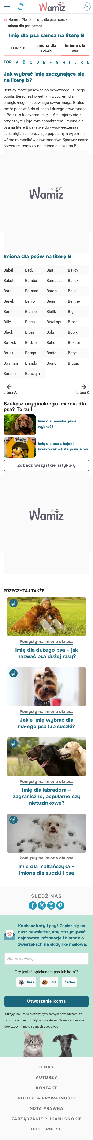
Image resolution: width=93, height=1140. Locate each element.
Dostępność (46, 1129)
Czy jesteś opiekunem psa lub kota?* (46, 971)
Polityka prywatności (46, 1098)
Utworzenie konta (46, 1001)
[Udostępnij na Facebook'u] (33, 905)
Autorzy (46, 1077)
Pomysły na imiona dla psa (46, 641)
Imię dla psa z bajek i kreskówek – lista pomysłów (63, 446)
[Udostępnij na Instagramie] (51, 905)
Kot (53, 982)
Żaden (69, 982)
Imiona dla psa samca (24, 26)
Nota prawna (47, 1108)
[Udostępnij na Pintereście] (60, 905)
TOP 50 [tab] (18, 48)
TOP (8, 62)
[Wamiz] (55, 6)
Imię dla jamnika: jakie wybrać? (57, 424)
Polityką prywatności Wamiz (49, 1020)
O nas (46, 1067)
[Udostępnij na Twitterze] (42, 905)
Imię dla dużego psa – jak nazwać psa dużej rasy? (46, 653)
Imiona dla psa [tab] (75, 48)
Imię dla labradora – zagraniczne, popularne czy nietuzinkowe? (46, 796)
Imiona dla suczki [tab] (46, 48)
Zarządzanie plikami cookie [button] (47, 1118)
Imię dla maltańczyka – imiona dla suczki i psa (46, 869)
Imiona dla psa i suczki (50, 20)
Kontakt (46, 1087)
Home (13, 20)
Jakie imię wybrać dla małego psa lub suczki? (46, 723)
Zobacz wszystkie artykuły (46, 465)
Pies (25, 20)
